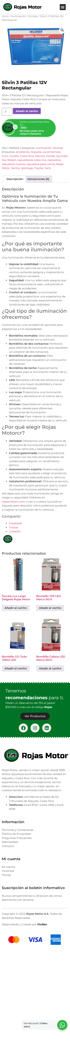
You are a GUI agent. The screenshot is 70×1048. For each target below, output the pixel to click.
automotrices (51, 152)
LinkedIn (15, 531)
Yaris (47, 168)
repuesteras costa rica (31, 160)
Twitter (13, 527)
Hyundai (61, 156)
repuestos (54, 160)
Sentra (15, 168)
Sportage (27, 168)
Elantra (40, 156)
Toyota (38, 168)
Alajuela (36, 152)
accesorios (22, 152)
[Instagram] (35, 727)
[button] (63, 7)
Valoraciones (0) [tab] (38, 179)
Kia (4, 160)
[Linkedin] (46, 727)
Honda (50, 156)
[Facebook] (23, 727)
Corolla (14, 156)
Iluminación (18, 16)
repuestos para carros (40, 164)
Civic (5, 156)
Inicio (5, 16)
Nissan (11, 160)
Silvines (33, 16)
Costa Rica (27, 156)
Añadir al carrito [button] (15, 608)
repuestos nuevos (13, 164)
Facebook (15, 523)
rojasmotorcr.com (13, 501)
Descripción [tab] (14, 179)
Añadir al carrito (27, 111)
